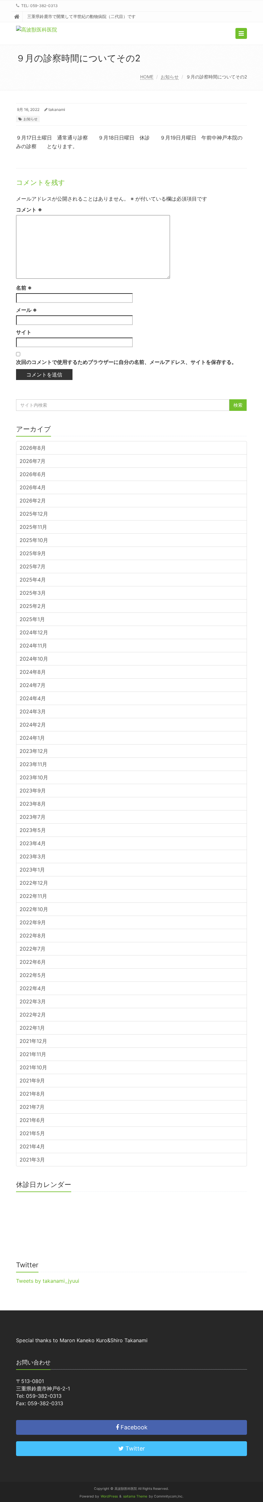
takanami (56, 109)
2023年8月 (33, 804)
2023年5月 (33, 830)
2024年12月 (34, 632)
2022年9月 (33, 922)
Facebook (133, 1427)
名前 (24, 288)
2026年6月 (33, 474)
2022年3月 (33, 1001)
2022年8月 (33, 935)
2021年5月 (32, 1133)
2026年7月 (33, 461)
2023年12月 (34, 751)
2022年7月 (33, 949)
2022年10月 (34, 909)
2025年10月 (34, 540)
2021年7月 (32, 1107)
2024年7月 (33, 685)
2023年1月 (32, 869)
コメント (29, 209)
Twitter (134, 1448)
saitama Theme (135, 1496)
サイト (23, 332)
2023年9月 (33, 790)
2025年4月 (33, 579)
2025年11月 (33, 527)
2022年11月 (33, 896)
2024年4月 (33, 698)
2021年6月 (32, 1120)
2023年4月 (33, 843)
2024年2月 (33, 724)
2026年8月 (33, 448)
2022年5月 (33, 975)
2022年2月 (33, 1014)
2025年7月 (33, 566)
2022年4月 (33, 988)
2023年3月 (33, 856)
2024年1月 (32, 738)
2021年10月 (33, 1067)
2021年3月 (32, 1159)
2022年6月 (33, 962)
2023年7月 (33, 817)
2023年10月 (34, 777)
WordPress (109, 1496)
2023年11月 (33, 764)
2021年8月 (32, 1093)
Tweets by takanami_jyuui (47, 1281)
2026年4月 (33, 487)
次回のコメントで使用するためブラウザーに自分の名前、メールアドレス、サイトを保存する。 (126, 362)
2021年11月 (33, 1054)
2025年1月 (32, 619)
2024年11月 (33, 645)
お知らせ (170, 76)
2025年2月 (33, 606)
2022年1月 (32, 1028)
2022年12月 (34, 883)
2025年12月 (34, 514)
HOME (146, 76)
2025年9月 (33, 553)
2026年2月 (33, 500)
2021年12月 (33, 1041)
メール (26, 310)
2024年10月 (34, 659)
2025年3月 (33, 593)
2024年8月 (33, 672)
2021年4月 (32, 1146)
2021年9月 (32, 1080)
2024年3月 (33, 711)
